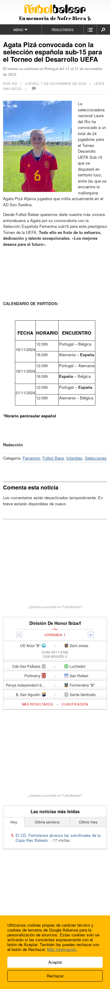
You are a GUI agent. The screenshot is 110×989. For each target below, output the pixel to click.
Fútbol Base (53, 458)
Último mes (88, 821)
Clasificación (74, 704)
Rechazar (55, 976)
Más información (61, 949)
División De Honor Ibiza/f (55, 623)
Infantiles (74, 458)
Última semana (47, 821)
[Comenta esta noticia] (34, 88)
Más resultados (37, 704)
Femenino (31, 458)
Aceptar (55, 962)
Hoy (13, 821)
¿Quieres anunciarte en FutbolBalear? (55, 607)
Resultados (63, 29)
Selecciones (96, 458)
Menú (18, 29)
